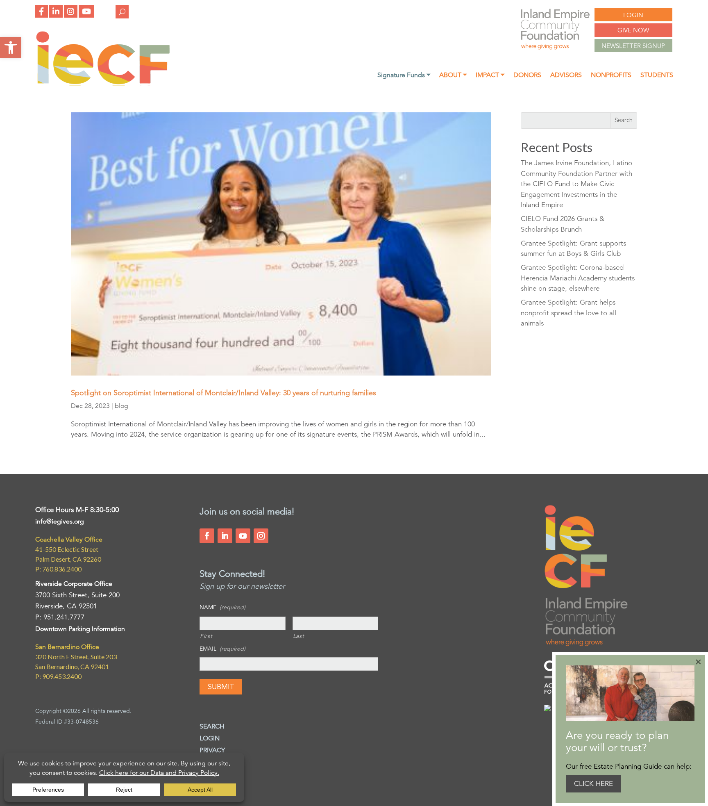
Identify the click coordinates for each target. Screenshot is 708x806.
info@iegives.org (59, 521)
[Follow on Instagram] (261, 535)
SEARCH (212, 726)
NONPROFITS (611, 75)
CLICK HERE (593, 783)
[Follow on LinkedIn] (225, 535)
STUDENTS (656, 75)
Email (222, 648)
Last (298, 636)
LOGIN (633, 15)
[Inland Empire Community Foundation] (102, 83)
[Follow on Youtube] (243, 535)
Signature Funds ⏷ (403, 75)
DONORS (527, 75)
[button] (10, 47)
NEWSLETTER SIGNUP (633, 46)
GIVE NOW (633, 30)
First (206, 636)
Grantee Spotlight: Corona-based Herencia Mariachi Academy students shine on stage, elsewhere (578, 278)
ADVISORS (566, 75)
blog (121, 406)
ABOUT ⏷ (453, 75)
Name (222, 607)
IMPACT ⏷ (490, 75)
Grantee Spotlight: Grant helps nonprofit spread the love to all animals (568, 313)
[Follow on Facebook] (207, 535)
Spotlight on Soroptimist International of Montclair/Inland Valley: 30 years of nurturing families (223, 392)
